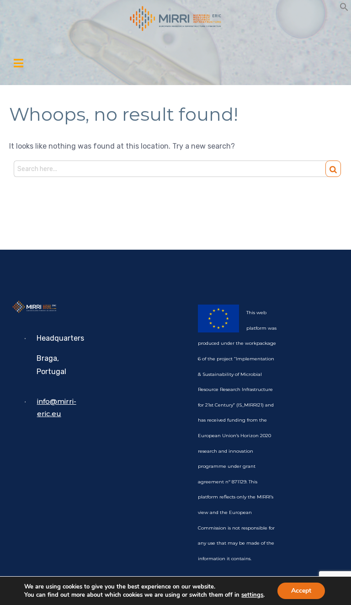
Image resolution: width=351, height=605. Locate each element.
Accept (301, 590)
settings (252, 595)
